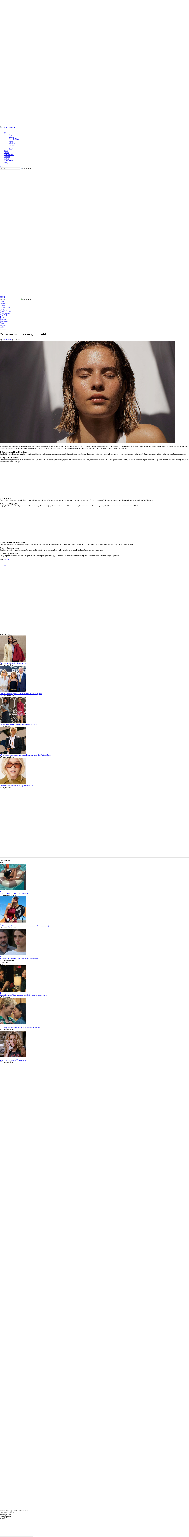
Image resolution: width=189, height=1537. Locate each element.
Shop (6, 163)
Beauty (6, 159)
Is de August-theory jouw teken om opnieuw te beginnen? (20, 1027)
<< (5, 563)
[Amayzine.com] (7, 127)
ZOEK (2, 166)
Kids (10, 135)
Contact (11, 147)
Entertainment (9, 155)
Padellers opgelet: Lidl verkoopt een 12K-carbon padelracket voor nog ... (25, 926)
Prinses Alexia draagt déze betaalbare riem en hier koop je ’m (21, 694)
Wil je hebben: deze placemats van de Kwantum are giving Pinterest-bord (25, 755)
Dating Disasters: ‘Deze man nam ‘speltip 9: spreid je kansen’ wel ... (23, 995)
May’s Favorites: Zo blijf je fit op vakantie (14, 893)
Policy (11, 149)
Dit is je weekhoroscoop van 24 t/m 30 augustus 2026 (18, 724)
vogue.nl (7, 559)
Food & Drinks (14, 139)
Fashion (7, 157)
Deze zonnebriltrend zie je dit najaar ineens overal (17, 786)
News (2, 323)
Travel (11, 141)
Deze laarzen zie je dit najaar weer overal (14, 663)
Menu (6, 133)
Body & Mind (5, 307)
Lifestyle (12, 143)
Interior (11, 137)
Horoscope (12, 145)
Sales (6, 151)
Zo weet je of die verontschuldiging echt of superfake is (19, 958)
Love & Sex (8, 161)
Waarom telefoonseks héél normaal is (13, 1060)
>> (5, 565)
